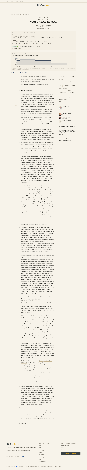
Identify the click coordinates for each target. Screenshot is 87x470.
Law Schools (41, 454)
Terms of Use (50, 466)
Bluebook (73, 85)
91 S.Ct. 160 (35, 119)
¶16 (19, 343)
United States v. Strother (47, 308)
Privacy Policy (58, 466)
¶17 (19, 360)
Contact (27, 466)
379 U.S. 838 (42, 418)
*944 (16, 386)
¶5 (19, 93)
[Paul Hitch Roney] (60, 118)
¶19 (19, 407)
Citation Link (66, 85)
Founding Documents (43, 457)
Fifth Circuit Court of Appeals (43, 25)
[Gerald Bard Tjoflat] (60, 114)
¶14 (19, 306)
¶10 (19, 185)
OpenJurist (13, 14)
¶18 (19, 386)
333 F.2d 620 (24, 418)
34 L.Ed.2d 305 (25, 312)
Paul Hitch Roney (66, 117)
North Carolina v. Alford (21, 43)
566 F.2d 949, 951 (35, 351)
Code (13, 9)
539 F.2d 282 (24, 363)
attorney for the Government (34, 299)
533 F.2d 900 (46, 102)
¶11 (19, 227)
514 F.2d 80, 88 (34, 353)
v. (27, 351)
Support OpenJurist (70, 453)
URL (60, 85)
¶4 (19, 90)
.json (18, 431)
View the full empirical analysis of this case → (21, 72)
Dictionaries (31, 9)
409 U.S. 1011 (43, 310)
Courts (18, 9)
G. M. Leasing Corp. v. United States (44, 43)
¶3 (19, 84)
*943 (16, 245)
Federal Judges (42, 450)
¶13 (19, 296)
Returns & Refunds (34, 466)
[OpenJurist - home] (43, 5)
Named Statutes (42, 456)
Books (38, 9)
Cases (8, 9)
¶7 (19, 128)
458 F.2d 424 (24, 310)
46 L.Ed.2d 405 (35, 355)
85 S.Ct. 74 (49, 418)
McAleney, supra (29, 404)
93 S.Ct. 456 (50, 310)
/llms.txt (63, 447)
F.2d (23, 14)
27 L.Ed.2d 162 (43, 119)
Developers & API (65, 445)
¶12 (19, 254)
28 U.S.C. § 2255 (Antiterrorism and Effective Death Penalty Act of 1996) (31, 41)
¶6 (19, 109)
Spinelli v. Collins (31, 39)
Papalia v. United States (46, 416)
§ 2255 (43, 283)
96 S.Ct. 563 (27, 355)
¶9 (19, 155)
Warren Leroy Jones (66, 120)
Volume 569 (18, 14)
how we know (37, 46)
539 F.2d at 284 (31, 383)
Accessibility (19, 466)
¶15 (19, 315)
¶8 (19, 142)
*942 (16, 105)
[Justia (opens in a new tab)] (22, 456)
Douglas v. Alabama (31, 43)
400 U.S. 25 (29, 119)
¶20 (19, 423)
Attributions (43, 466)
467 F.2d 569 (24, 357)
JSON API (63, 449)
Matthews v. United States (36, 102)
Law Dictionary (42, 449)
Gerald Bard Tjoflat (66, 113)
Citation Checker (42, 461)
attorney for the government (65, 140)
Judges (24, 9)
